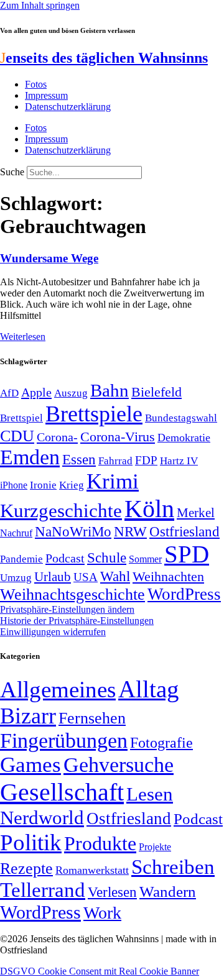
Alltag (148, 689)
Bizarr (28, 716)
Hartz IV (179, 460)
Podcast (65, 558)
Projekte (155, 847)
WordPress (184, 594)
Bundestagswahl (181, 418)
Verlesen (112, 892)
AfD (9, 393)
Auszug (71, 393)
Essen (79, 459)
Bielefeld (156, 392)
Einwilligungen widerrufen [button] (53, 631)
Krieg (71, 485)
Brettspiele (93, 413)
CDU (17, 436)
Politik (31, 842)
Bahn (109, 390)
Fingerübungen (64, 740)
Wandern (167, 891)
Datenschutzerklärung (68, 106)
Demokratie (183, 437)
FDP (146, 460)
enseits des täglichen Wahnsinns (104, 58)
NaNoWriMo (73, 531)
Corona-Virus (117, 436)
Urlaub (52, 576)
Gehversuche (118, 764)
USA (85, 577)
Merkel (196, 513)
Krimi (112, 481)
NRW (130, 531)
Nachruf (16, 533)
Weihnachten (168, 576)
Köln (149, 509)
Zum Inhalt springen (40, 5)
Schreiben (173, 867)
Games (30, 765)
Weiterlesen (22, 336)
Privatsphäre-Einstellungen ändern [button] (67, 609)
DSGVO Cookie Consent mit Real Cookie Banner (99, 971)
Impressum (46, 95)
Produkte (100, 843)
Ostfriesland (184, 531)
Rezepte (26, 869)
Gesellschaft (62, 792)
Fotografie (161, 743)
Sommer (145, 559)
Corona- (57, 437)
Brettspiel (21, 418)
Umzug (16, 578)
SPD (186, 554)
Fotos (36, 84)
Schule (106, 557)
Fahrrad (115, 461)
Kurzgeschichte (61, 510)
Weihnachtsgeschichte (72, 594)
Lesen (149, 794)
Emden (30, 457)
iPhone (13, 485)
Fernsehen (92, 718)
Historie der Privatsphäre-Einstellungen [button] (77, 620)
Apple (36, 392)
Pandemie (21, 559)
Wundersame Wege (49, 258)
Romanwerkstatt (92, 870)
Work (102, 912)
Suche (12, 172)
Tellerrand (42, 890)
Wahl (115, 576)
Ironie (43, 485)
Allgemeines (58, 689)
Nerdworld (42, 817)
